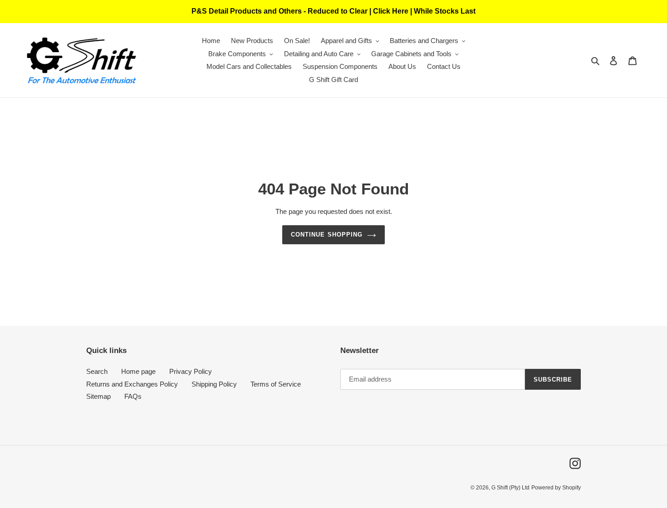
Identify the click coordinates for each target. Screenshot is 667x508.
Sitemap (98, 396)
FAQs (133, 396)
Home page (138, 371)
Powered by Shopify (556, 487)
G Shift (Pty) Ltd (510, 487)
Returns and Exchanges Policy (132, 384)
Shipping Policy (214, 384)
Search (97, 371)
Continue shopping (327, 234)
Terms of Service (275, 384)
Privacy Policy (190, 371)
